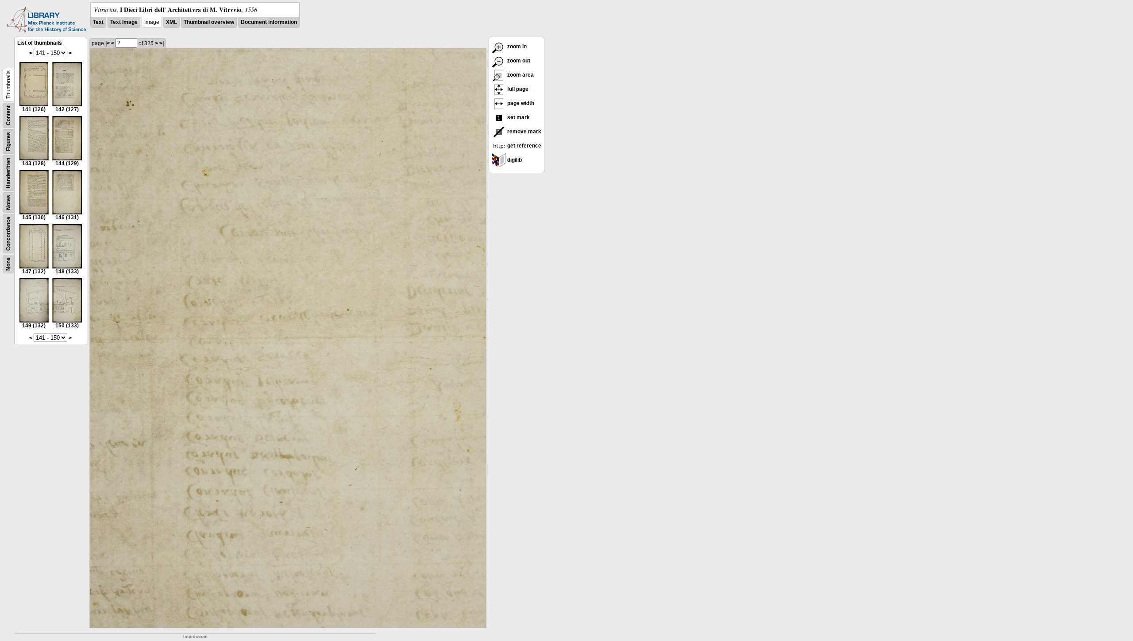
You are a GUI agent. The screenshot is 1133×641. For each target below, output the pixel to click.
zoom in (516, 46)
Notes (8, 202)
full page (517, 89)
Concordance (8, 234)
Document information (269, 22)
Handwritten (8, 173)
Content (8, 115)
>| (161, 43)
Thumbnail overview (209, 22)
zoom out (518, 61)
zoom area (520, 75)
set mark (518, 117)
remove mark (523, 131)
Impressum (195, 636)
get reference (523, 146)
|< (107, 43)
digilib (514, 160)
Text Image (124, 22)
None (8, 264)
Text (98, 22)
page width (520, 103)
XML (171, 22)
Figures (8, 141)
